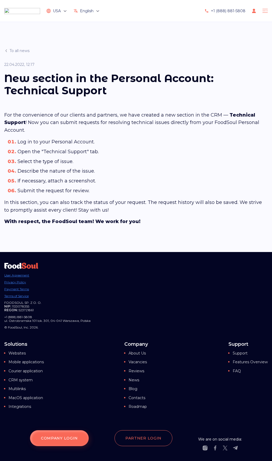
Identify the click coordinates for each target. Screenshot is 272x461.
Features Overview (250, 362)
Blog (133, 388)
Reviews (136, 371)
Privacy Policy (15, 282)
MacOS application (25, 397)
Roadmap (138, 406)
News (134, 380)
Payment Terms (16, 289)
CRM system (20, 380)
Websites (17, 353)
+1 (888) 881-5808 (228, 10)
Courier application (25, 371)
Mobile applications (26, 362)
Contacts (137, 397)
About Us (137, 353)
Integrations (19, 406)
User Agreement (16, 275)
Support (240, 353)
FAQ (237, 371)
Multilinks (17, 388)
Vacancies (138, 362)
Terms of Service (16, 296)
